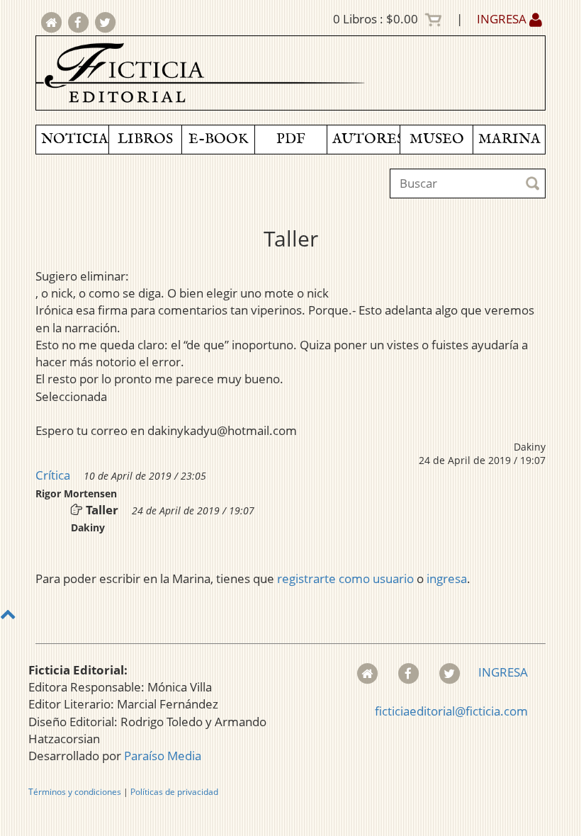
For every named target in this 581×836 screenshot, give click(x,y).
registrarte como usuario (345, 578)
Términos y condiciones (74, 792)
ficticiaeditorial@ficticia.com (451, 711)
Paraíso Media (162, 755)
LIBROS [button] (145, 139)
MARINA (509, 139)
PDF (290, 139)
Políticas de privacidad (174, 792)
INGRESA (503, 19)
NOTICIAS (74, 139)
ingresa (447, 578)
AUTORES (366, 139)
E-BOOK (218, 139)
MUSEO (437, 139)
